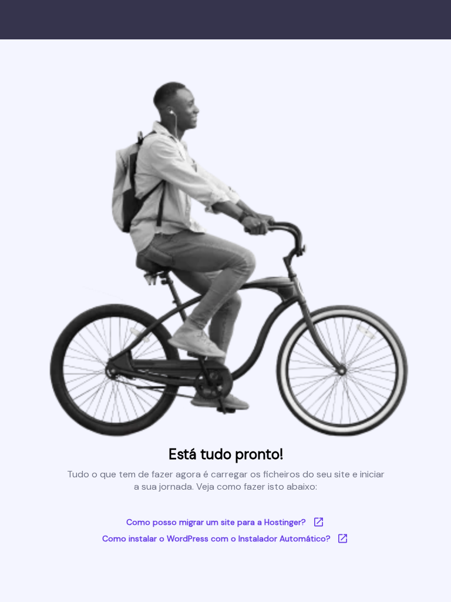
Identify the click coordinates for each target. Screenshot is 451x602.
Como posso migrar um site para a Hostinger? (216, 522)
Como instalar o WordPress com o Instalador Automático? (216, 538)
